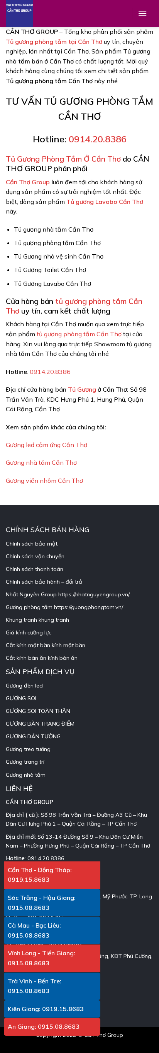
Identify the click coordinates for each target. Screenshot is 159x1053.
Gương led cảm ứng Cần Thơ (46, 445)
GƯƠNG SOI (21, 698)
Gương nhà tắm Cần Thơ (41, 462)
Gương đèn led (24, 685)
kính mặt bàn (68, 645)
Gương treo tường (28, 749)
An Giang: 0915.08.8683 (44, 1026)
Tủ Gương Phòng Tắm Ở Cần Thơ (63, 159)
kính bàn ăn (63, 657)
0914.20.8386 (98, 139)
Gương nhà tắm (26, 774)
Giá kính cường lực (28, 632)
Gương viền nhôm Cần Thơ (44, 480)
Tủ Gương (82, 389)
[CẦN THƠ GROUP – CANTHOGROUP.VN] (25, 13)
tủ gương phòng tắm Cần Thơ (79, 334)
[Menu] (142, 13)
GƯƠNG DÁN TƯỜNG (33, 736)
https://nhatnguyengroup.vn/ (94, 594)
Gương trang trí (25, 761)
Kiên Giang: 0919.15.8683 (46, 1009)
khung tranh (54, 619)
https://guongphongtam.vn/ (88, 607)
